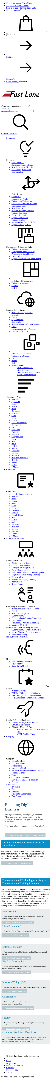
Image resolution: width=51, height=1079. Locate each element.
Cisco (14, 416)
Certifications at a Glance (22, 494)
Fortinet (15, 432)
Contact (15, 782)
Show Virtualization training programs (19, 923)
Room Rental (17, 582)
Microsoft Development (26, 375)
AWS (14, 409)
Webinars (15, 791)
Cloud (14, 317)
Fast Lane (16, 430)
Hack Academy (18, 172)
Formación (10, 138)
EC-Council (16, 425)
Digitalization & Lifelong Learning (26, 575)
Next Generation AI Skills (22, 167)
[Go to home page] (20, 104)
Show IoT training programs (16, 991)
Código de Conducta (20, 777)
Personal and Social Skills (22, 254)
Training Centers (18, 220)
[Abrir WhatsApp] (44, 1072)
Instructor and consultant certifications (27, 770)
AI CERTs (16, 399)
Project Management (20, 256)
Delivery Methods (19, 215)
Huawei (15, 439)
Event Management (20, 570)
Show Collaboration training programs (19, 1008)
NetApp (15, 453)
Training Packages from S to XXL (26, 722)
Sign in (9, 1072)
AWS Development (25, 368)
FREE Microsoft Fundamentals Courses (28, 698)
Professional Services (15, 538)
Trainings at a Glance (20, 249)
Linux (14, 326)
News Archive (17, 664)
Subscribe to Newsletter (21, 666)
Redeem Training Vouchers (23, 210)
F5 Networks (17, 510)
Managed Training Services (23, 568)
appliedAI (16, 402)
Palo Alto (15, 527)
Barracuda (16, 411)
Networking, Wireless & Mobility (25, 623)
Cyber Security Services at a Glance (26, 630)
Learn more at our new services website (18, 863)
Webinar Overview (19, 691)
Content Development (21, 565)
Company (10, 736)
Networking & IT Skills (21, 169)
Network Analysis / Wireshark (24, 329)
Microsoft (15, 451)
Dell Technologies (19, 423)
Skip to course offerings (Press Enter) (21, 8)
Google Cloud (17, 437)
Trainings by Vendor (20, 199)
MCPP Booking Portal (26, 734)
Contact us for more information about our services (27, 835)
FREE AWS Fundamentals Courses (26, 693)
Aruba (14, 406)
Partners (15, 775)
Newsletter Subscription (21, 794)
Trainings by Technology (22, 201)
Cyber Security (18, 319)
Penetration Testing (19, 634)
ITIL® (14, 288)
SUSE (14, 465)
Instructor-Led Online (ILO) (23, 222)
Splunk (14, 462)
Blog (14, 789)
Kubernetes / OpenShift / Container (26, 324)
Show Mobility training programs (18, 958)
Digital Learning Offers (21, 224)
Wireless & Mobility (20, 331)
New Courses (17, 208)
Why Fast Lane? (18, 763)
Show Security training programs (17, 1029)
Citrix (14, 418)
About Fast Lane (18, 761)
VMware (15, 467)
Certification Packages (21, 725)
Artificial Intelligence (20, 613)
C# (13, 358)
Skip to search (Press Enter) (17, 5)
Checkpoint (16, 420)
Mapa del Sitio (12, 1070)
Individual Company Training (24, 579)
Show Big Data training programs (18, 972)
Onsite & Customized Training (24, 203)
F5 (13, 427)
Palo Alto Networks (20, 458)
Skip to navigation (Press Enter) (19, 3)
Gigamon (15, 434)
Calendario (16, 196)
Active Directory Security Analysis (26, 632)
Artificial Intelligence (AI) (22, 312)
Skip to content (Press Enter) (18, 10)
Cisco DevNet (23, 370)
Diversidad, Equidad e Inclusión (25, 780)
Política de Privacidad (15, 1065)
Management (17, 766)
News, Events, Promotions (17, 637)
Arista (14, 404)
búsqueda (5, 111)
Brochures (16, 787)
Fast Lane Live (18, 162)
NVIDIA (15, 455)
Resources (10, 784)
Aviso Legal (11, 1063)
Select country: (12, 82)
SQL (14, 363)
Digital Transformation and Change (26, 258)
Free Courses (17, 796)
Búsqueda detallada (9, 133)
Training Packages (19, 213)
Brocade (15, 413)
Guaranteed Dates (19, 206)
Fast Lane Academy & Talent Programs (28, 572)
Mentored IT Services (20, 625)
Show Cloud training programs (17, 935)
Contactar (5, 108)
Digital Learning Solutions (22, 563)
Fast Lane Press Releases (22, 661)
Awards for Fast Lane (20, 768)
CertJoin (15, 285)
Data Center (16, 322)
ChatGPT (15, 315)
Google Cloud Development (28, 372)
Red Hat (15, 460)
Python (14, 360)
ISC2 (14, 444)
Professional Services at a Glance (25, 609)
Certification (11, 469)
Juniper (15, 448)
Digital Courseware (20, 217)
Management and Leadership (23, 251)
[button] (23, 82)
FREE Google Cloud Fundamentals (26, 695)
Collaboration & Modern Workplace (26, 618)
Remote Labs (17, 584)
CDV (8, 1061)
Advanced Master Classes (22, 165)
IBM (13, 441)
